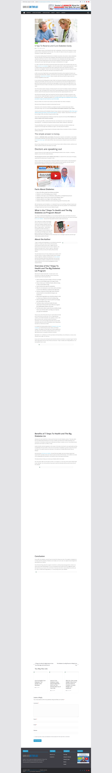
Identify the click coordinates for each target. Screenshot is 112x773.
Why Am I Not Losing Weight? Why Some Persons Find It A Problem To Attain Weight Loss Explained (71, 684)
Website (35, 730)
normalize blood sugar (40, 140)
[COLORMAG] (30, 754)
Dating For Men (46, 12)
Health (58, 12)
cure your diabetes (39, 218)
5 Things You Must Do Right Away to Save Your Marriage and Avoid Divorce (44, 664)
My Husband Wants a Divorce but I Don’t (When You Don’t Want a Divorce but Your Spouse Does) (49, 2)
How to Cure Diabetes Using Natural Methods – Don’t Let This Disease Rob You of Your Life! (55, 684)
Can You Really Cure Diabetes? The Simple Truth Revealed (40, 683)
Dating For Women (36, 12)
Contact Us (52, 756)
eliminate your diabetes (46, 453)
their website (57, 256)
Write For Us (52, 754)
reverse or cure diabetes (43, 66)
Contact (63, 12)
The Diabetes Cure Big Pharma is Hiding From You (67, 664)
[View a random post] (87, 12)
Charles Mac (43, 48)
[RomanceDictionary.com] (24, 12)
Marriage (28, 12)
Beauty (53, 12)
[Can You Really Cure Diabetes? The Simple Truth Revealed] (40, 672)
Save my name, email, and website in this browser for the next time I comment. (52, 736)
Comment (36, 703)
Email (35, 724)
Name (35, 719)
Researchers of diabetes (45, 76)
